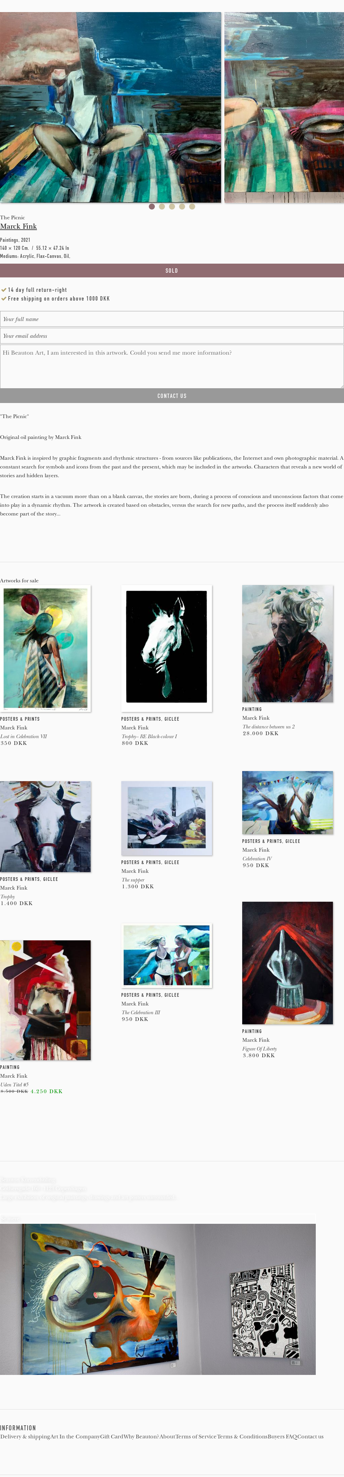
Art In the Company (75, 1436)
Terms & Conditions (242, 1436)
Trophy (7, 897)
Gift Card (111, 1436)
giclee (172, 719)
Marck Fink (18, 226)
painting (252, 709)
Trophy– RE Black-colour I (148, 736)
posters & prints (20, 719)
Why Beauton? (141, 1436)
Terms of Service (196, 1436)
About (167, 1436)
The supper (132, 880)
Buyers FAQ (282, 1436)
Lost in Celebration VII (23, 736)
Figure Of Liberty (259, 1049)
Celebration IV (256, 859)
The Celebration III (140, 1013)
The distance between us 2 (268, 727)
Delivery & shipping (25, 1436)
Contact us (310, 1436)
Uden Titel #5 (14, 1085)
